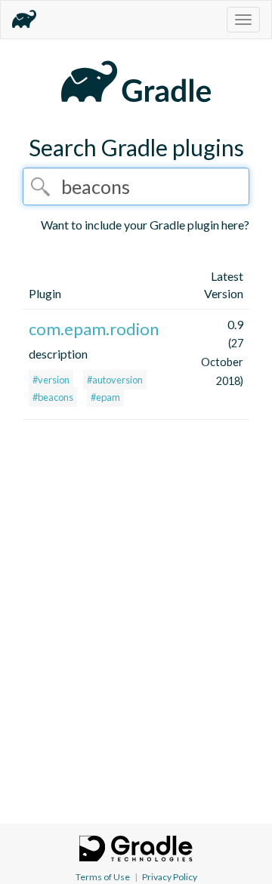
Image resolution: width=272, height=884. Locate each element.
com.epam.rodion (94, 329)
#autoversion (115, 380)
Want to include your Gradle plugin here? (145, 224)
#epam (105, 397)
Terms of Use (103, 876)
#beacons (52, 397)
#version (51, 380)
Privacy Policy (169, 876)
